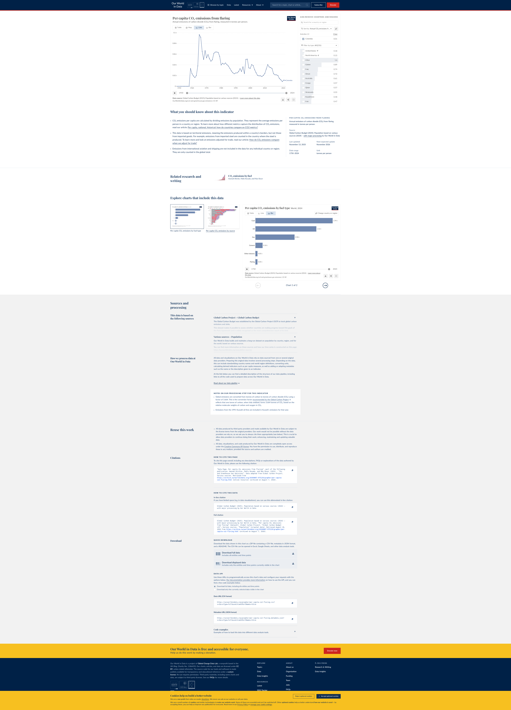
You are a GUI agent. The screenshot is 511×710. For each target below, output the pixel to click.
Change (327, 213)
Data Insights (262, 676)
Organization (291, 672)
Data (229, 5)
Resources (246, 5)
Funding (289, 676)
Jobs (288, 685)
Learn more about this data (250, 98)
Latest (236, 5)
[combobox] (290, 5)
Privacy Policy (242, 704)
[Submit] (307, 5)
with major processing (313, 136)
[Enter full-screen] (293, 100)
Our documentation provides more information (245, 580)
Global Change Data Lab (208, 664)
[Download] (283, 100)
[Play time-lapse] (175, 93)
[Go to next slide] (325, 285)
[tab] (178, 28)
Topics (259, 667)
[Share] (288, 100)
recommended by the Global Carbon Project (271, 400)
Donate (333, 5)
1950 (181, 93)
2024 (292, 93)
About (258, 5)
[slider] (187, 93)
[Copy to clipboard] (289, 470)
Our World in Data (178, 5)
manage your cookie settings (261, 704)
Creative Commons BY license (236, 447)
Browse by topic (217, 5)
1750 (253, 269)
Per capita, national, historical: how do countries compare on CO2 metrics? (223, 127)
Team (288, 680)
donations (205, 699)
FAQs (212, 677)
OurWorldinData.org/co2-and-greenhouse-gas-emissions (192, 101)
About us (290, 667)
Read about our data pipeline (225, 383)
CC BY (215, 101)
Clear (335, 34)
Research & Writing (323, 667)
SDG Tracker (262, 690)
